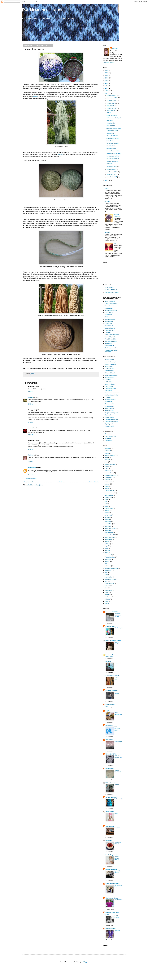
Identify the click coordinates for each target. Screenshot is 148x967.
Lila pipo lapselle (110, 328)
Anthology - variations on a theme (118, 615)
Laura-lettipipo (109, 386)
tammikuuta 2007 (112, 177)
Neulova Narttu (110, 704)
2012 (107, 85)
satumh (30, 428)
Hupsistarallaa (110, 626)
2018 (107, 70)
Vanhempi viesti (93, 482)
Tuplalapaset (109, 424)
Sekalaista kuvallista (113, 156)
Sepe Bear (108, 438)
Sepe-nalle (108, 415)
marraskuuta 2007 (112, 98)
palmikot (107, 544)
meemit (107, 510)
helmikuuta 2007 (112, 174)
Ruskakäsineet (109, 346)
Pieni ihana (109, 840)
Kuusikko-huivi (109, 377)
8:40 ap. (30, 422)
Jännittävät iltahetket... (113, 138)
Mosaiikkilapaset (110, 337)
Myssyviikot (108, 515)
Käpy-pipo (108, 379)
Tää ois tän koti (110, 783)
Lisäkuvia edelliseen (113, 158)
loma (106, 506)
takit (106, 581)
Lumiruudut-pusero (110, 388)
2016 (107, 75)
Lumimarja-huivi (109, 330)
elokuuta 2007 (111, 105)
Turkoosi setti (118, 799)
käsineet (107, 484)
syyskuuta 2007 (111, 103)
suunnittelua (108, 577)
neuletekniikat (109, 533)
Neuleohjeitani (109, 288)
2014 (107, 80)
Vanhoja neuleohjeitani (112, 292)
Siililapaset (117, 244)
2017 (107, 73)
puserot (107, 561)
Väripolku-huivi (109, 426)
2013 (107, 83)
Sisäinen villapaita (111, 869)
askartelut (108, 451)
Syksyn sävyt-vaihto (110, 579)
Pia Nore (30, 455)
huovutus (107, 459)
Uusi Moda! (110, 141)
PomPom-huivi (109, 404)
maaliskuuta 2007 (112, 172)
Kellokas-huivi (109, 312)
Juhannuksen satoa (112, 130)
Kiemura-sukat (109, 370)
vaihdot (107, 592)
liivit (106, 501)
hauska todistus (111, 148)
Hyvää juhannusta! (112, 136)
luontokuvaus (109, 508)
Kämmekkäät (109, 326)
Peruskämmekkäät (110, 339)
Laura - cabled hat (110, 436)
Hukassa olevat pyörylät (114, 118)
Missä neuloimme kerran (113, 640)
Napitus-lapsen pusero (111, 393)
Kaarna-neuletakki (110, 364)
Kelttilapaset (108, 314)
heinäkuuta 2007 (112, 108)
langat (107, 486)
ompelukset (108, 539)
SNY (106, 572)
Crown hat (108, 434)
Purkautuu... (109, 725)
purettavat (108, 559)
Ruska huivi (108, 343)
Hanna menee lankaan (112, 883)
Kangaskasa (32, 467)
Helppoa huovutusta (117, 215)
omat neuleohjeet (110, 537)
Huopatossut (108, 308)
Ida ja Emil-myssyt (110, 362)
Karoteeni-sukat (109, 368)
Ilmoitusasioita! (109, 656)
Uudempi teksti (28, 482)
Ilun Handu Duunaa (111, 655)
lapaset (107, 488)
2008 (107, 90)
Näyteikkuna (118, 663)
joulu (106, 462)
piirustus (107, 550)
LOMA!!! (109, 113)
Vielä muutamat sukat (117, 728)
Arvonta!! (107, 202)
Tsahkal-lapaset (109, 417)
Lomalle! (109, 163)
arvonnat (107, 448)
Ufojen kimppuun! (112, 115)
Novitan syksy (111, 125)
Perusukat (108, 397)
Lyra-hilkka (108, 332)
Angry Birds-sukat (110, 301)
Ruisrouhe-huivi (109, 408)
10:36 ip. (30, 404)
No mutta (117, 784)
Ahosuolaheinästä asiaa (114, 128)
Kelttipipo (107, 317)
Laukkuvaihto (110, 133)
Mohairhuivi (108, 390)
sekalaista (108, 570)
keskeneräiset (109, 473)
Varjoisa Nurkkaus (111, 797)
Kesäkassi (110, 120)
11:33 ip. (30, 449)
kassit (106, 468)
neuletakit (108, 530)
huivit (106, 457)
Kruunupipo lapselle (111, 375)
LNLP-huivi (108, 382)
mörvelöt (107, 519)
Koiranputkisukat (110, 373)
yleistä (107, 603)
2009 (107, 88)
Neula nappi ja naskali (112, 676)
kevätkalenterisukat (110, 475)
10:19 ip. (30, 391)
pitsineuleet (108, 555)
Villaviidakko (109, 739)
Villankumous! (110, 826)
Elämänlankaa (110, 768)
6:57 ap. (30, 462)
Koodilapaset (109, 321)
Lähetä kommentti (31, 478)
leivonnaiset (108, 497)
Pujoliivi (108, 711)
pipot (106, 552)
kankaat (107, 466)
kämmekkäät (108, 482)
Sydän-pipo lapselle (111, 348)
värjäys (30, 375)
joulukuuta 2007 (112, 95)
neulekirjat (108, 521)
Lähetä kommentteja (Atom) (35, 485)
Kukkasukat (108, 323)
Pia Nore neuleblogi (42, 10)
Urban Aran (108, 590)
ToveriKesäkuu (109, 583)
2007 (107, 93)
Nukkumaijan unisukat (111, 395)
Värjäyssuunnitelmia (113, 143)
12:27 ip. (30, 435)
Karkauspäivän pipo (111, 310)
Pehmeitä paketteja (111, 690)
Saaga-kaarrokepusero (112, 413)
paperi (107, 546)
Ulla (106, 588)
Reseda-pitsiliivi (109, 406)
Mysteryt (107, 517)
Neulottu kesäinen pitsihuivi (117, 858)
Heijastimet (117, 827)
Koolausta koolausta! (113, 151)
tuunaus (107, 586)
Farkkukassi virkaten (111, 303)
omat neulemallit (110, 535)
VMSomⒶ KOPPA (111, 754)
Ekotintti (108, 661)
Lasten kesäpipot (110, 384)
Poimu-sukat (108, 402)
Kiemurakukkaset (110, 319)
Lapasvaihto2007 (110, 490)
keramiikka (108, 471)
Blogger (85, 962)
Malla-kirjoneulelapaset (112, 334)
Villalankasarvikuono (112, 898)
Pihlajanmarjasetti (110, 399)
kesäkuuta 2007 (111, 110)
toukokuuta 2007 (112, 167)
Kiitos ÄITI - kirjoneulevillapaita (118, 757)
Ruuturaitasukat (109, 410)
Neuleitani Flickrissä (111, 290)
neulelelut (108, 526)
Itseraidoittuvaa (111, 146)
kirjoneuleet (108, 477)
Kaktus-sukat (108, 366)
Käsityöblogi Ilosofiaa (112, 855)
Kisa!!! (106, 188)
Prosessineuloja (110, 928)
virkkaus (107, 599)
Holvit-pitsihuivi (109, 306)
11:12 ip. (30, 474)
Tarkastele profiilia (108, 62)
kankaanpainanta (110, 464)
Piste (107, 706)
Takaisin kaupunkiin (112, 161)
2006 (107, 180)
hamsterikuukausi (110, 455)
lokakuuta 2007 (111, 100)
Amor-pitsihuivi (109, 359)
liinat (106, 499)
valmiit (107, 595)
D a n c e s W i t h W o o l (113, 612)
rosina (116, 813)
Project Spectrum (110, 557)
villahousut (108, 597)
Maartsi (30, 397)
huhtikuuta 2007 (112, 169)
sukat (106, 575)
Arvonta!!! (107, 232)
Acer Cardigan (118, 899)
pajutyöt (107, 541)
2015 (107, 78)
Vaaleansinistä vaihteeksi (114, 153)
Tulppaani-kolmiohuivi (111, 419)
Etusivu (61, 482)
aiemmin (36, 97)
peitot (106, 548)
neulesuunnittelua (110, 528)
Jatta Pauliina (110, 811)
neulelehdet (108, 524)
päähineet (108, 566)
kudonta (107, 479)
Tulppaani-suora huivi (111, 421)
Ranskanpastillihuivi (111, 341)
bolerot (107, 453)
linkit (106, 504)
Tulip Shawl (108, 440)
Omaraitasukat (111, 123)
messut (107, 513)
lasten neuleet (109, 493)
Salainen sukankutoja (111, 568)
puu (106, 563)
